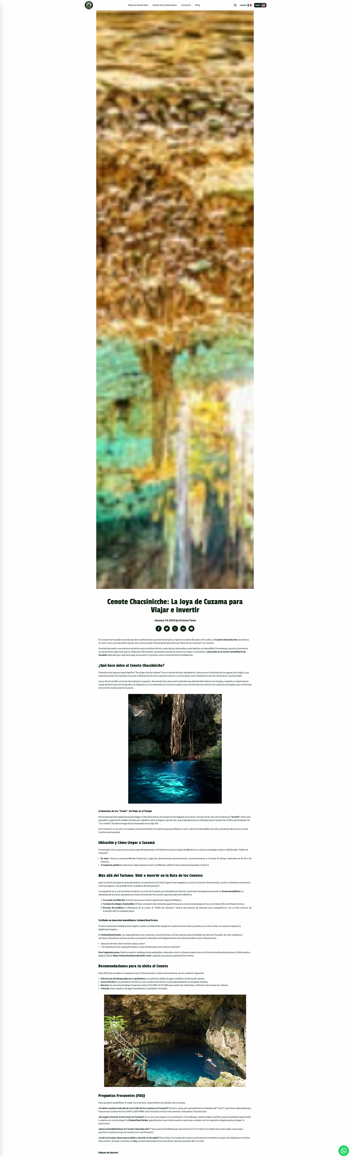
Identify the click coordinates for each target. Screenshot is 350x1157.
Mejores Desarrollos (138, 5)
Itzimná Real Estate (138, 1120)
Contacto (186, 5)
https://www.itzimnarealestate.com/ (132, 955)
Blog (197, 5)
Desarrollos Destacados (165, 5)
